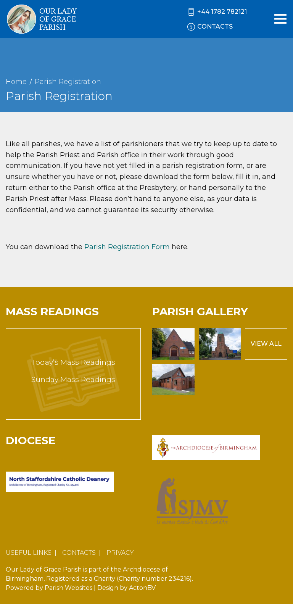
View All (266, 343)
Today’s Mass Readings (73, 362)
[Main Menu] (280, 18)
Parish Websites (68, 587)
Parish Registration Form (127, 247)
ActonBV (142, 587)
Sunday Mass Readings (73, 379)
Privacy (120, 552)
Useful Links (29, 552)
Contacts (79, 552)
